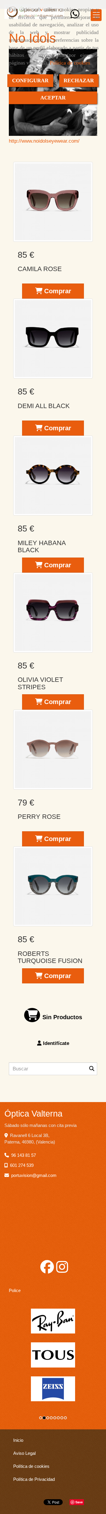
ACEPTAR (53, 98)
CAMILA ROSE (40, 269)
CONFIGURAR (30, 80)
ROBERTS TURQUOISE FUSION (50, 957)
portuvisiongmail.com (34, 1175)
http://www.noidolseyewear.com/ (44, 141)
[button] (53, 1043)
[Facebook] (47, 1270)
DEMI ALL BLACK (44, 406)
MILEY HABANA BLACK (42, 546)
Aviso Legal (24, 1453)
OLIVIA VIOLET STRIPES (40, 683)
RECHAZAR (79, 80)
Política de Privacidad (34, 1479)
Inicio (18, 1440)
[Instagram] (62, 1270)
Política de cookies (70, 63)
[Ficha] (53, 201)
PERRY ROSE (39, 816)
